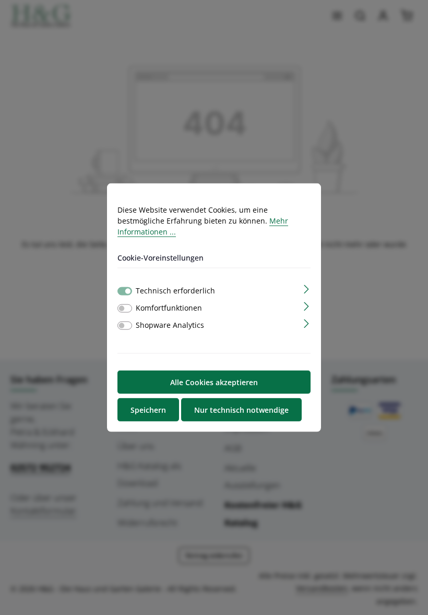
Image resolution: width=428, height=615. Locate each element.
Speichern (148, 409)
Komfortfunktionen (169, 307)
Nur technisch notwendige (241, 409)
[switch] (124, 308)
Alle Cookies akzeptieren (214, 382)
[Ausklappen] (306, 287)
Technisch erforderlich (175, 290)
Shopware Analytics (170, 324)
